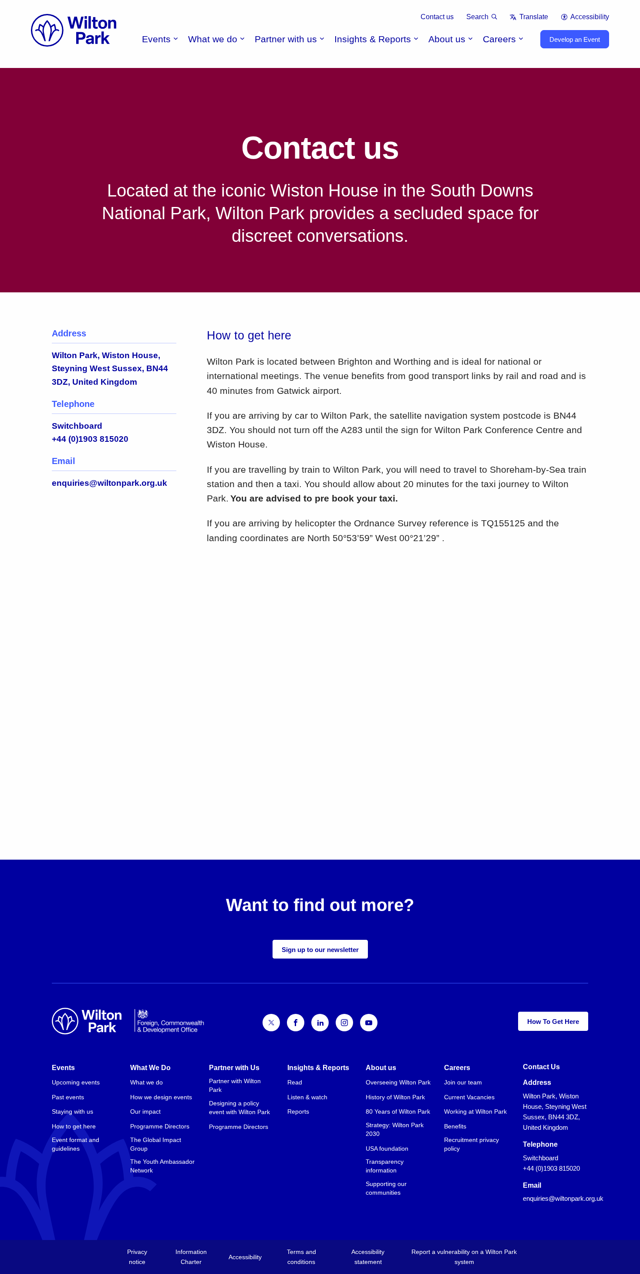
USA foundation (387, 1148)
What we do (212, 39)
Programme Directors (159, 1126)
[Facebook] (295, 1022)
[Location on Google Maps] (398, 664)
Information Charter (191, 1256)
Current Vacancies (469, 1097)
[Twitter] (271, 1022)
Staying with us (72, 1111)
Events (156, 39)
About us (446, 39)
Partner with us (286, 39)
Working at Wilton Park (475, 1111)
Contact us (437, 16)
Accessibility (589, 16)
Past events (68, 1097)
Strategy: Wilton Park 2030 (395, 1129)
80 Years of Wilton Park (398, 1111)
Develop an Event (574, 39)
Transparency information (385, 1166)
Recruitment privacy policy (471, 1144)
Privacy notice (137, 1256)
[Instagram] (344, 1022)
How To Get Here (553, 1021)
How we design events (161, 1097)
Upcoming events (76, 1082)
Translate (533, 16)
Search (477, 16)
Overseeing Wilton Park (398, 1082)
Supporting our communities (386, 1188)
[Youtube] (368, 1022)
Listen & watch (307, 1097)
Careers (499, 39)
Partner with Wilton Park (235, 1085)
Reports (298, 1111)
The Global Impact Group (155, 1144)
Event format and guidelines (75, 1144)
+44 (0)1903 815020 (90, 439)
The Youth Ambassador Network (162, 1166)
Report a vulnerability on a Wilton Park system (464, 1256)
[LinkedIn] (320, 1022)
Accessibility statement (367, 1256)
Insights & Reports (372, 39)
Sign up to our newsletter (320, 949)
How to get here (74, 1126)
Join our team (463, 1082)
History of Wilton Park (395, 1097)
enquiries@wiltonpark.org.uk (109, 483)
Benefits (455, 1126)
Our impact (145, 1111)
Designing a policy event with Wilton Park (239, 1107)
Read (294, 1082)
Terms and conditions (301, 1256)
